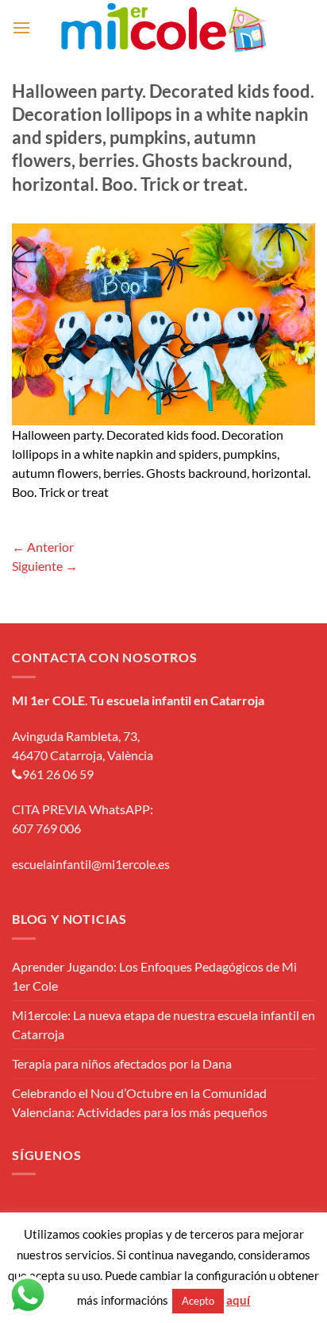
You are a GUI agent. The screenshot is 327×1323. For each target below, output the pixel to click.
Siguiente (45, 565)
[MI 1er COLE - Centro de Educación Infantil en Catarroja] (164, 28)
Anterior (43, 546)
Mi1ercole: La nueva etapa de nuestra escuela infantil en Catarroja (163, 1024)
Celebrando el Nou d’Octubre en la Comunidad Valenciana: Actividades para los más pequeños (139, 1102)
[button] (21, 27)
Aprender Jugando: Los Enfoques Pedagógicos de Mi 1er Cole (154, 976)
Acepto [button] (198, 1300)
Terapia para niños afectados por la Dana (122, 1063)
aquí (238, 1300)
